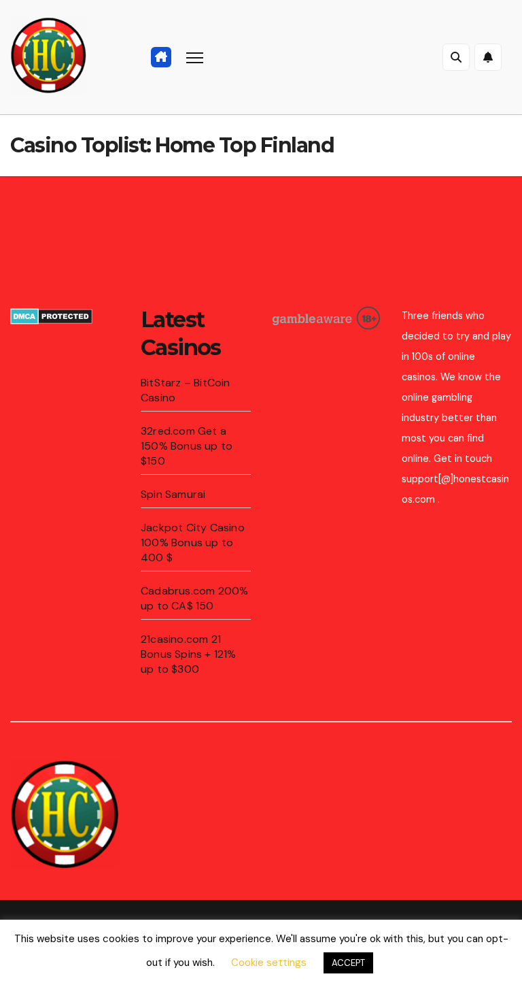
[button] (456, 57)
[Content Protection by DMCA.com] (51, 315)
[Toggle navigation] (194, 57)
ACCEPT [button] (348, 963)
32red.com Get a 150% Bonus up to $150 (186, 446)
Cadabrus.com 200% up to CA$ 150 (194, 598)
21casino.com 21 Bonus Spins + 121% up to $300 (189, 654)
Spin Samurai (173, 494)
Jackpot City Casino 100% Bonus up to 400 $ (193, 542)
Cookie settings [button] (269, 962)
